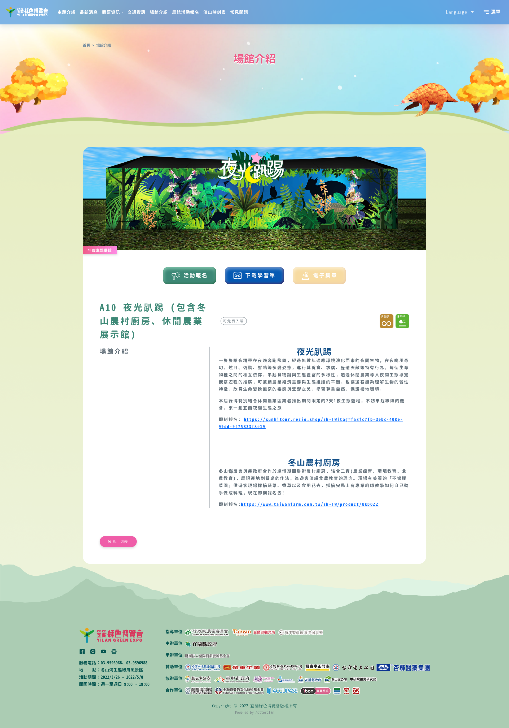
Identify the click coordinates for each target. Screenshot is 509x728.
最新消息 (89, 12)
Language (458, 11)
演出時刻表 (214, 12)
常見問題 (239, 12)
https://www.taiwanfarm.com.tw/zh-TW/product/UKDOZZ (310, 504)
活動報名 (194, 275)
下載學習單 (259, 275)
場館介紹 (159, 12)
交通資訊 (137, 12)
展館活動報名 (185, 12)
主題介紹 (67, 12)
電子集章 (323, 275)
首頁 (86, 45)
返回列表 (120, 541)
